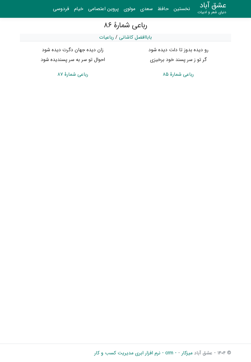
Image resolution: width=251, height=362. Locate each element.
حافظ (163, 9)
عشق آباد (211, 8)
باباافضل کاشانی (135, 37)
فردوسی (61, 9)
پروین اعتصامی (103, 9)
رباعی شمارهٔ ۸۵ (178, 74)
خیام (78, 9)
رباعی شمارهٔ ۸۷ (73, 74)
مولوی (129, 9)
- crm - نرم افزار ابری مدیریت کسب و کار (135, 353)
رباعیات (106, 37)
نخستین (182, 9)
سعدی (146, 9)
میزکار (186, 353)
